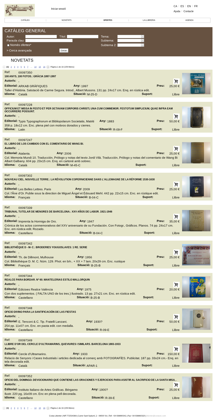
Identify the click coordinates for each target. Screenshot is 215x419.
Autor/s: (10, 80)
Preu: (160, 85)
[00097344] (196, 287)
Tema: (105, 36)
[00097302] (196, 186)
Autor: (11, 36)
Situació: (80, 94)
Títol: (62, 36)
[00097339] (196, 220)
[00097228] (196, 117)
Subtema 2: (108, 45)
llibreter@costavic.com (156, 416)
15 (40, 67)
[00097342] (196, 254)
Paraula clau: (15, 40)
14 (35, 67)
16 (44, 67)
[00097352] (196, 387)
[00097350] (196, 83)
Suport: (147, 94)
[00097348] (196, 319)
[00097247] (196, 153)
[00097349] (196, 353)
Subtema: (107, 40)
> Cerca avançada (19, 50)
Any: (77, 85)
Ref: (7, 72)
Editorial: (11, 85)
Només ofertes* (20, 45)
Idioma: (10, 94)
